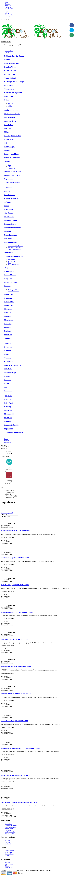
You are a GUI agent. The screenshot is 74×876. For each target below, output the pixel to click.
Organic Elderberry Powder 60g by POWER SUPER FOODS (20, 775)
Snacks (7, 161)
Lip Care (7, 313)
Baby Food (8, 403)
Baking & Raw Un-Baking (14, 56)
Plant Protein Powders (14, 247)
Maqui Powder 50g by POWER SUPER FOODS (16, 693)
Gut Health (8, 213)
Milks (6, 132)
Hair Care (8, 309)
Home (6, 439)
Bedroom (7, 351)
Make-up (7, 316)
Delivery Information (11, 825)
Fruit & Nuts (11, 168)
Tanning (7, 338)
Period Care (8, 305)
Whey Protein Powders (14, 249)
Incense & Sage (10, 372)
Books (6, 354)
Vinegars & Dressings (12, 182)
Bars (9, 165)
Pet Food (7, 150)
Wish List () (8, 867)
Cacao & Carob (10, 71)
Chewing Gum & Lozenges (14, 82)
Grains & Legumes (11, 110)
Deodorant (8, 298)
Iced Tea (10, 103)
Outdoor (7, 327)
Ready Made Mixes (11, 154)
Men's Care (8, 320)
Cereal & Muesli (10, 78)
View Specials (9, 852)
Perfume (7, 331)
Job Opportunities (10, 832)
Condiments (8, 85)
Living (6, 383)
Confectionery (9, 89)
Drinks (6, 100)
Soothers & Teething (11, 425)
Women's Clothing (13, 291)
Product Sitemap (9, 854)
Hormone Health (10, 220)
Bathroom (8, 347)
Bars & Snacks (9, 195)
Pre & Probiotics (10, 235)
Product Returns (9, 833)
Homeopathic (9, 217)
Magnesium (11, 261)
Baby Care (8, 399)
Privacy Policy (9, 828)
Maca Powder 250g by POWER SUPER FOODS (16, 639)
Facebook (7, 842)
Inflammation (12, 259)
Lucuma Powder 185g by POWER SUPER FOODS (17, 612)
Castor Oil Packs (10, 282)
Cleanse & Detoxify (11, 198)
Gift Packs (8, 369)
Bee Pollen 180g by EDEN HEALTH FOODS (15, 585)
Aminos (7, 191)
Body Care (8, 278)
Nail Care (7, 324)
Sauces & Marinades (12, 158)
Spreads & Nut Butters (12, 171)
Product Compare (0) (7, 513)
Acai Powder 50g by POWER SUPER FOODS (15, 558)
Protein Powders (10, 242)
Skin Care (8, 335)
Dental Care (8, 294)
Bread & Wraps (10, 67)
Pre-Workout (9, 239)
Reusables (8, 391)
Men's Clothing (12, 289)
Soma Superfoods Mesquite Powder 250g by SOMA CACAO (19, 802)
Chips (9, 166)
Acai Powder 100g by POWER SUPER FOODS (15, 530)
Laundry (7, 380)
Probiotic (10, 106)
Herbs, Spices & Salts (12, 114)
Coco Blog (8, 830)
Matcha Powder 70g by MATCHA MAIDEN (14, 721)
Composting (8, 362)
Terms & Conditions (10, 827)
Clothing (7, 286)
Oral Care (8, 418)
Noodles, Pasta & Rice (12, 136)
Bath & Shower (10, 275)
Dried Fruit (8, 96)
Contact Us (8, 844)
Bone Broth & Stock (11, 63)
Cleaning (7, 358)
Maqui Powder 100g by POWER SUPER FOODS (16, 666)
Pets (5, 387)
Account (7, 862)
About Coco (8, 824)
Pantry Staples (9, 147)
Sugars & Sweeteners (12, 175)
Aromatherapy (9, 271)
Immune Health (10, 224)
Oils (5, 143)
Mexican (7, 128)
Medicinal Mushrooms (12, 228)
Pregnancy (8, 421)
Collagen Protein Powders (15, 246)
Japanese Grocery (11, 121)
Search (7, 855)
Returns (7, 866)
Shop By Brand (9, 850)
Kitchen (7, 376)
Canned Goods (9, 74)
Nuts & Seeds (9, 139)
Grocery (6, 440)
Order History (9, 864)
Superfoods (8, 179)
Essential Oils (9, 302)
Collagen (7, 202)
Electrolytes (8, 209)
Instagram (7, 840)
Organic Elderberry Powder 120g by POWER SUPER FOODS (20, 748)
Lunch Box (8, 125)
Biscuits (7, 60)
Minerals (7, 231)
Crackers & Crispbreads (13, 93)
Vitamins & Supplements (13, 256)
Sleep (9, 263)
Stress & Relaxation (13, 264)
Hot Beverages (9, 117)
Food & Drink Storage (12, 365)
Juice (9, 105)
